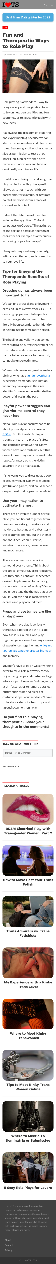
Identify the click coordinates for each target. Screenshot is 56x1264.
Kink (5, 28)
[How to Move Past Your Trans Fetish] (28, 873)
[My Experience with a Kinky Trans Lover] (28, 975)
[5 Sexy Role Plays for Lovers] (28, 1180)
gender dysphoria (38, 375)
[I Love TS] (14, 4)
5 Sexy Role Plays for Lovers (28, 1188)
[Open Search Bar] (45, 4)
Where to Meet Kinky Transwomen (28, 1035)
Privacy (8, 1250)
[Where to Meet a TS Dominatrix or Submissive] (28, 1129)
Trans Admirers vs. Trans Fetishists (28, 933)
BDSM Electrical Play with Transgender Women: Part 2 (28, 831)
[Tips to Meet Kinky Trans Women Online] (28, 1078)
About (8, 1239)
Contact (9, 1245)
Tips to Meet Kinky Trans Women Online (28, 1087)
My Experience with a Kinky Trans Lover (28, 984)
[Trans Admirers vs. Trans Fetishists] (28, 924)
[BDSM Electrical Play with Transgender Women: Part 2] (28, 822)
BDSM (6, 434)
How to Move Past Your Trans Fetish (28, 882)
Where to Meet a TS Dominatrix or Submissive (28, 1138)
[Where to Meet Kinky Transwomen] (28, 1027)
